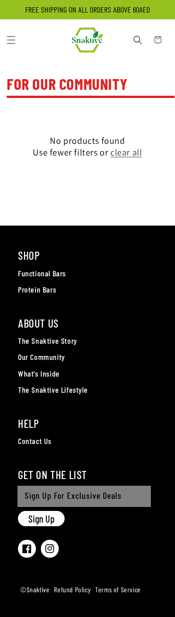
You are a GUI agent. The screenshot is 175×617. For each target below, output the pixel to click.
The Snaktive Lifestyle (53, 390)
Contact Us (35, 441)
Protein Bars (37, 289)
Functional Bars (42, 273)
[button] (11, 40)
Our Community (41, 357)
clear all (126, 152)
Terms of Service (118, 589)
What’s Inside (39, 373)
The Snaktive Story (47, 341)
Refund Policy (72, 589)
